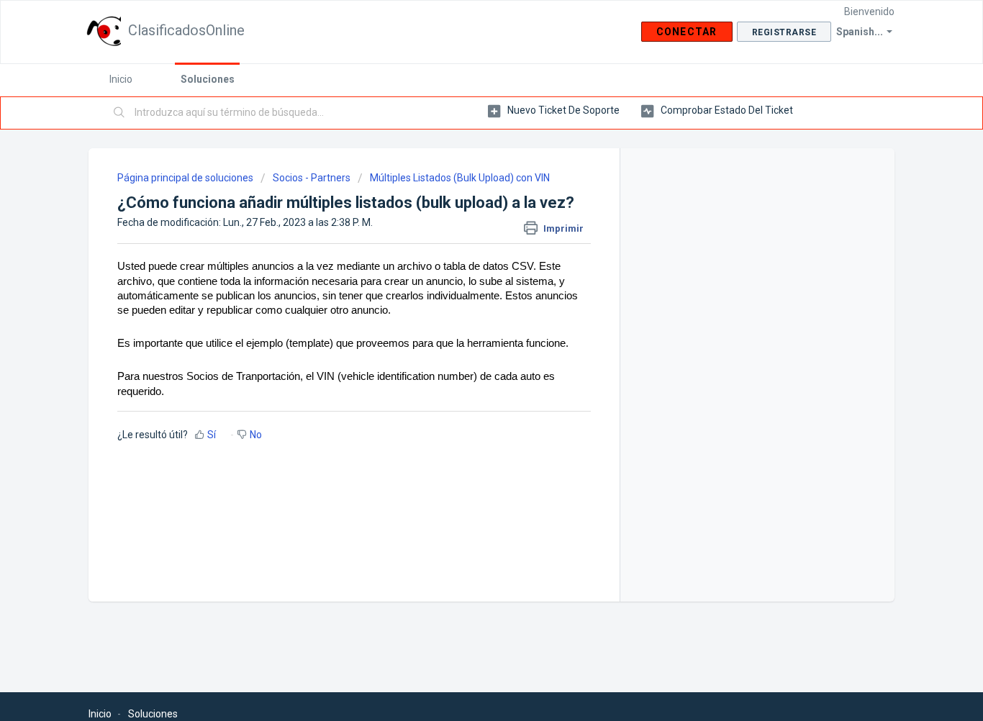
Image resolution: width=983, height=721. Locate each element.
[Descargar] (464, 169)
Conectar (686, 31)
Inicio (120, 79)
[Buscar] (119, 113)
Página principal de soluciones (186, 177)
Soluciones (208, 79)
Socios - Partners (311, 177)
